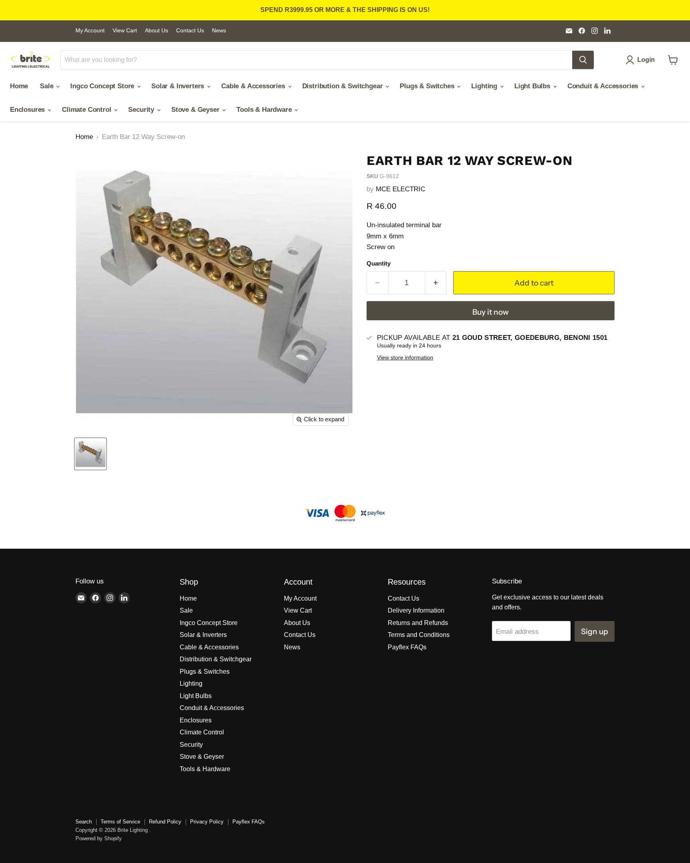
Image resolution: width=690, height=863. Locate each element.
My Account (90, 31)
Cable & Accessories (254, 86)
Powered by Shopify (98, 838)
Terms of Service (120, 822)
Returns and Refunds (418, 622)
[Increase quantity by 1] (436, 282)
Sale (47, 86)
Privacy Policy (207, 822)
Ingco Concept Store (103, 86)
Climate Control (87, 109)
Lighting (485, 86)
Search (83, 822)
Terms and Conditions (419, 634)
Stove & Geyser (196, 109)
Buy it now (490, 312)
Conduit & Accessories (603, 86)
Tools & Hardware (264, 109)
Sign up (594, 631)
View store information (405, 358)
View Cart (125, 31)
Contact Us (190, 31)
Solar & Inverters (178, 86)
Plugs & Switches (428, 86)
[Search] (583, 60)
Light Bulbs (533, 86)
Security (142, 109)
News (219, 31)
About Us (156, 31)
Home (19, 86)
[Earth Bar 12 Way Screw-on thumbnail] (90, 454)
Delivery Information (416, 610)
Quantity (379, 263)
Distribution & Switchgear (343, 86)
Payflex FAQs (407, 647)
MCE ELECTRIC (400, 189)
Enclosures (28, 109)
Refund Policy (165, 822)
